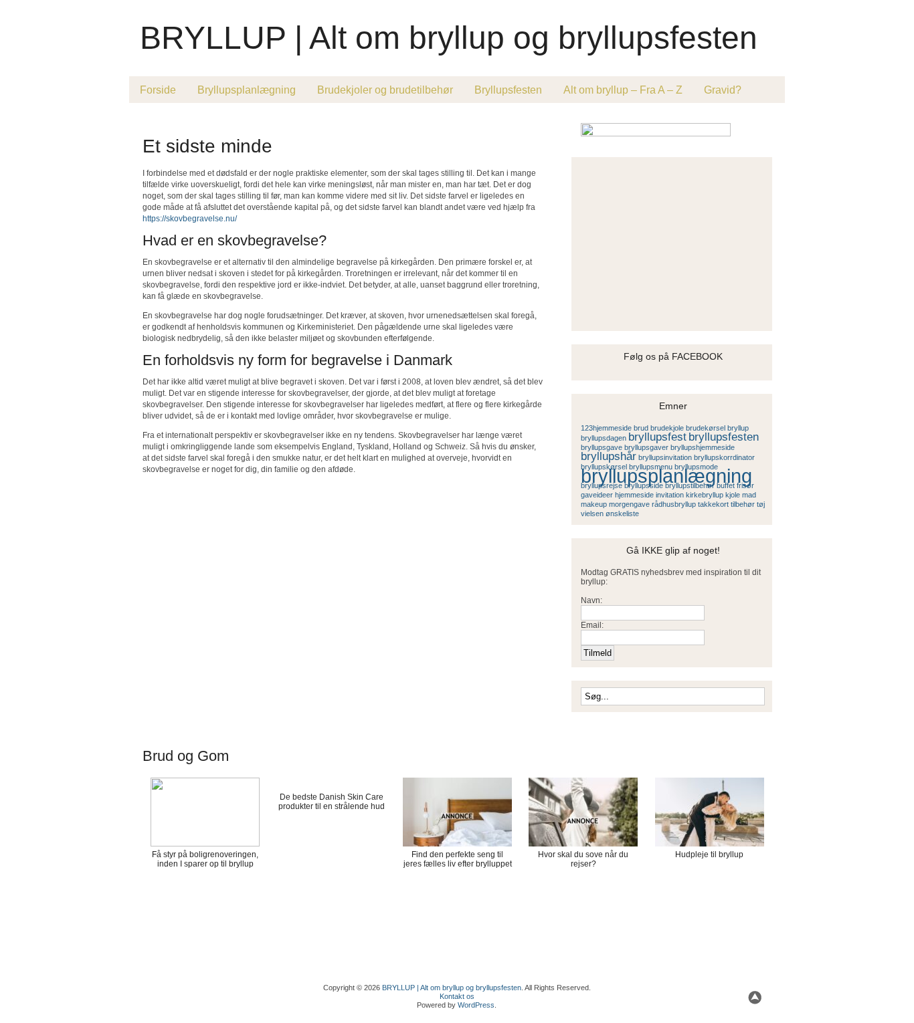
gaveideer (597, 495)
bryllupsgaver (646, 447)
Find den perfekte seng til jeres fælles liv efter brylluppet (457, 859)
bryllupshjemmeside (702, 447)
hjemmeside (634, 495)
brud (641, 428)
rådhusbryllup (674, 504)
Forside (158, 90)
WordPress (476, 1005)
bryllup (738, 428)
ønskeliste (622, 513)
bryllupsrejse (601, 485)
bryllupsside (643, 485)
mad (749, 495)
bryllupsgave (601, 447)
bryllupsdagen (603, 438)
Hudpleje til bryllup (709, 854)
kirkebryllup (704, 495)
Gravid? (722, 90)
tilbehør (743, 504)
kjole (732, 495)
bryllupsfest (657, 437)
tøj (761, 504)
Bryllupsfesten (508, 90)
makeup (594, 504)
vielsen (592, 513)
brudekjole (667, 428)
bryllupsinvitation (665, 457)
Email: (592, 625)
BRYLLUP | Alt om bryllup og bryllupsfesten (448, 37)
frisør (745, 485)
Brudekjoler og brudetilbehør (385, 90)
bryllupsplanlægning (666, 476)
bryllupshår (608, 456)
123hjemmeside (606, 428)
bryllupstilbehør (690, 485)
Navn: (591, 600)
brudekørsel (705, 428)
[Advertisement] (299, 121)
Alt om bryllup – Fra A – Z (622, 90)
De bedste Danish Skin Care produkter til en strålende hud (331, 801)
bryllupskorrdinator (724, 457)
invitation (670, 495)
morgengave (629, 504)
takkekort (713, 504)
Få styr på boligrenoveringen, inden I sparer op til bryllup (205, 859)
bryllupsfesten (724, 437)
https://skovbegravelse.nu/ (190, 218)
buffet (726, 485)
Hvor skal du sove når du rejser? (583, 859)
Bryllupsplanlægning (246, 90)
